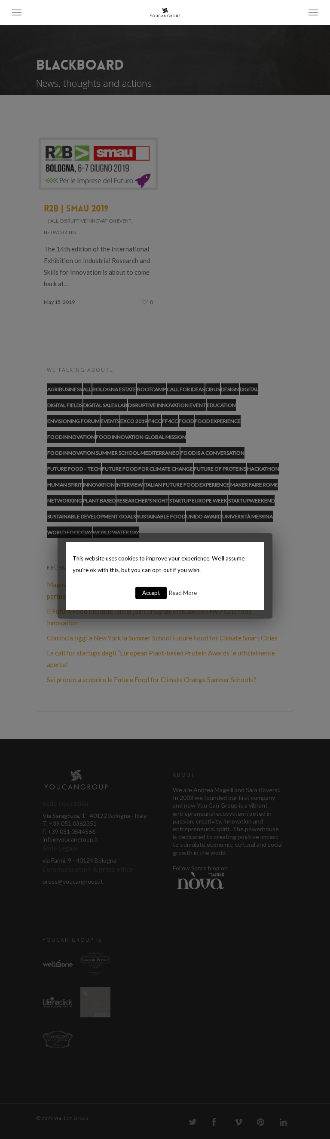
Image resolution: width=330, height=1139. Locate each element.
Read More (183, 592)
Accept (151, 592)
